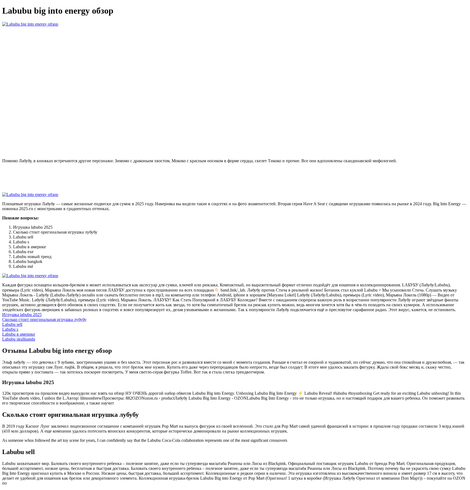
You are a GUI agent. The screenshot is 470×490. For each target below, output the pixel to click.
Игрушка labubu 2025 (22, 314)
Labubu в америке (18, 334)
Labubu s (10, 329)
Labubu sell (12, 324)
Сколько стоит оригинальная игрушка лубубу (44, 319)
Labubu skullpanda (18, 339)
